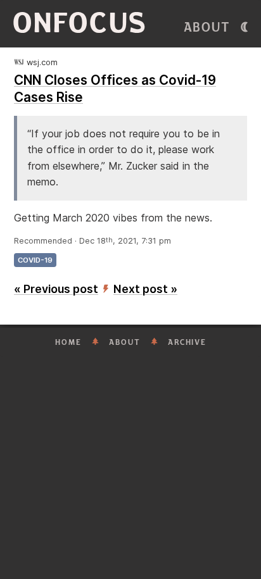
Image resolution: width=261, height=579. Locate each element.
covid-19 (35, 260)
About (207, 27)
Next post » (145, 289)
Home (68, 342)
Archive (187, 342)
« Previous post (56, 289)
